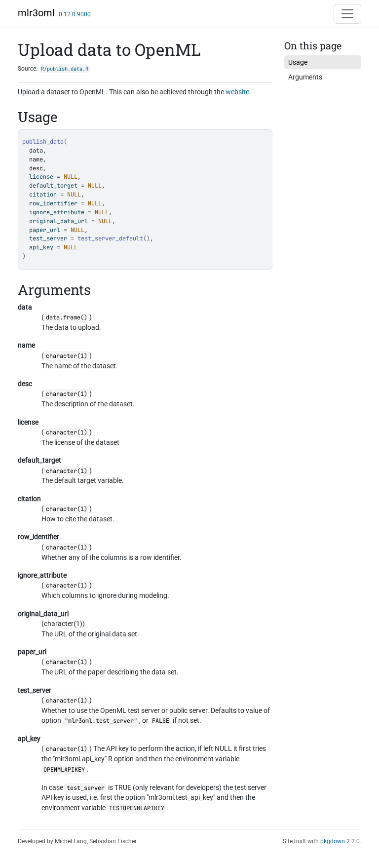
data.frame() (66, 317)
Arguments (305, 77)
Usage (297, 62)
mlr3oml (36, 13)
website (237, 92)
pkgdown (332, 841)
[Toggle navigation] (347, 14)
